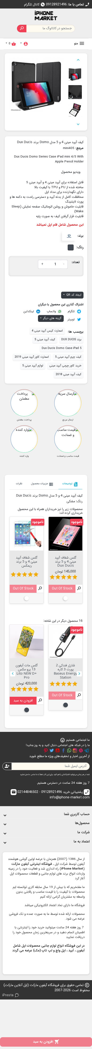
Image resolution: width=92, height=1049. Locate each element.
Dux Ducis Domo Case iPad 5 (61, 348)
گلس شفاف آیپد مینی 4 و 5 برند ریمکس (27, 561)
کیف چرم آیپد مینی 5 (68, 357)
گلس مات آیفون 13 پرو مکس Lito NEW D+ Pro (27, 671)
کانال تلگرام (34, 4)
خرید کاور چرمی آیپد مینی (65, 365)
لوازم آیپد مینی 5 (32, 365)
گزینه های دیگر (52, 318)
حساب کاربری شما (77, 814)
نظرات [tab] (19, 483)
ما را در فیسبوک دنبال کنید (63, 750)
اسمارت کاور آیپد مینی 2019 (32, 357)
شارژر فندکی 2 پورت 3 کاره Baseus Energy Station (65, 671)
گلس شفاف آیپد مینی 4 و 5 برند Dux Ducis (65, 561)
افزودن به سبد (46, 1042)
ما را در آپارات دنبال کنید (81, 750)
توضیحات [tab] (70, 484)
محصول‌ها (82, 823)
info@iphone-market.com (51, 795)
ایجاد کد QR (73, 295)
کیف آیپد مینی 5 (44, 339)
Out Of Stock (62, 588)
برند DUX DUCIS (71, 339)
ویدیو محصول (70, 172)
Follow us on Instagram (75, 750)
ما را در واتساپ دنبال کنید (69, 750)
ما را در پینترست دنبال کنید (45, 750)
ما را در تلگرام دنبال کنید (86, 750)
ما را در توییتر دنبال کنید (51, 750)
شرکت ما (83, 832)
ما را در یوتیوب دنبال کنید (57, 750)
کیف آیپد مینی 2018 (68, 374)
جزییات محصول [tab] (42, 484)
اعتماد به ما (82, 841)
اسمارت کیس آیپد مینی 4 (47, 330)
